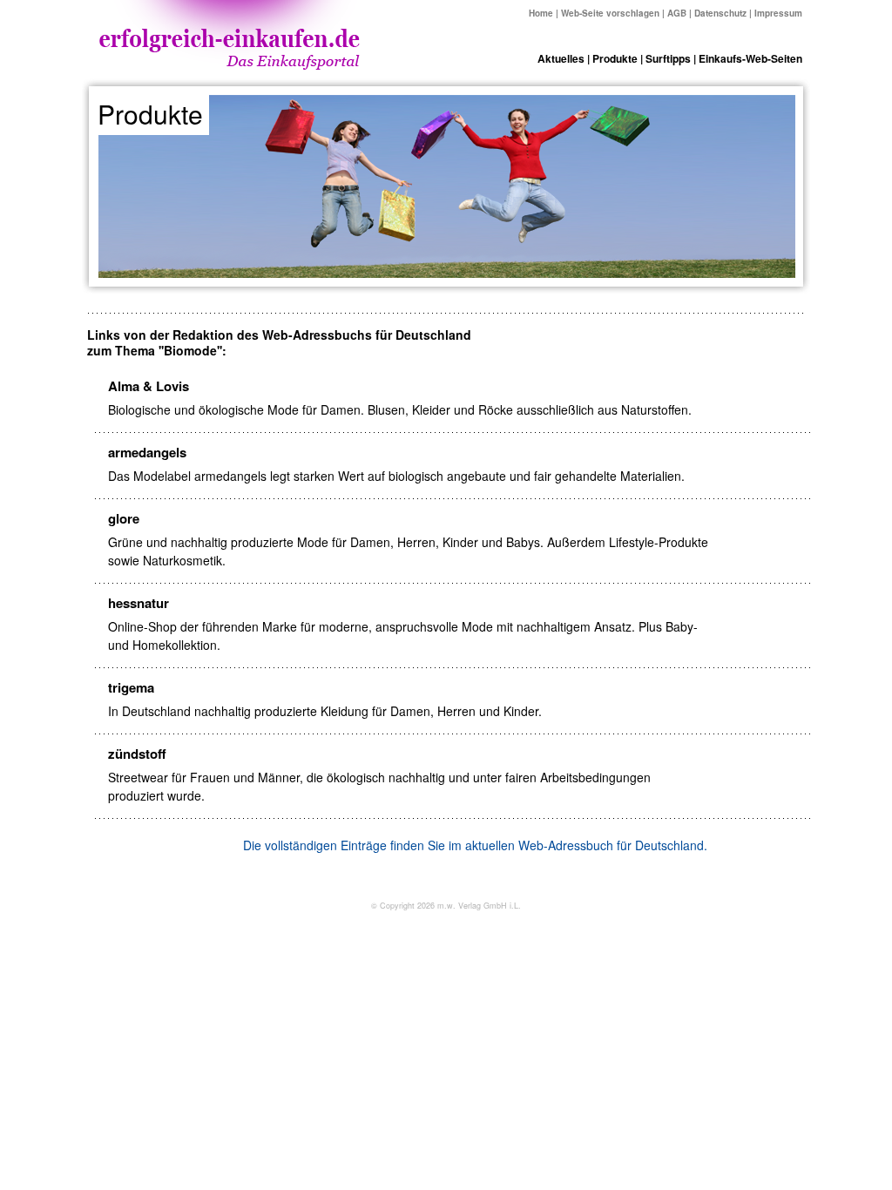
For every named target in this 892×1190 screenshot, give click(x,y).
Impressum (778, 13)
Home (541, 13)
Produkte (615, 58)
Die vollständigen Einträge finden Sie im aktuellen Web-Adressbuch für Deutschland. (475, 845)
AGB (676, 13)
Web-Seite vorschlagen (610, 13)
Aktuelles (561, 58)
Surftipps (668, 58)
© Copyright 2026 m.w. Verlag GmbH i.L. (446, 905)
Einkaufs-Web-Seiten (750, 58)
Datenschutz (720, 13)
